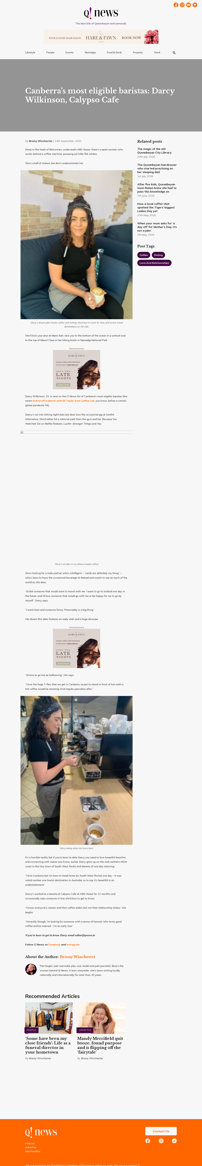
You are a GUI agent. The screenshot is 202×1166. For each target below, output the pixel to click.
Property (138, 52)
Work (157, 52)
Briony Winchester (41, 141)
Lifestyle (30, 52)
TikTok (174, 1140)
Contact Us (161, 1131)
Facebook (176, 5)
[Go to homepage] (41, 1137)
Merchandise (32, 1151)
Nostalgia (90, 52)
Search (174, 53)
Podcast (30, 1143)
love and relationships (154, 262)
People (50, 52)
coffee (144, 255)
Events (69, 52)
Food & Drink (114, 52)
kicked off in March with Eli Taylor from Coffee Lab (64, 400)
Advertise (30, 1147)
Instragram (182, 5)
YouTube (188, 5)
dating (158, 255)
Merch (195, 5)
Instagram (161, 1140)
